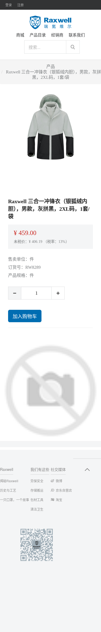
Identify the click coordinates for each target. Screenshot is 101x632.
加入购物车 (25, 316)
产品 (50, 66)
